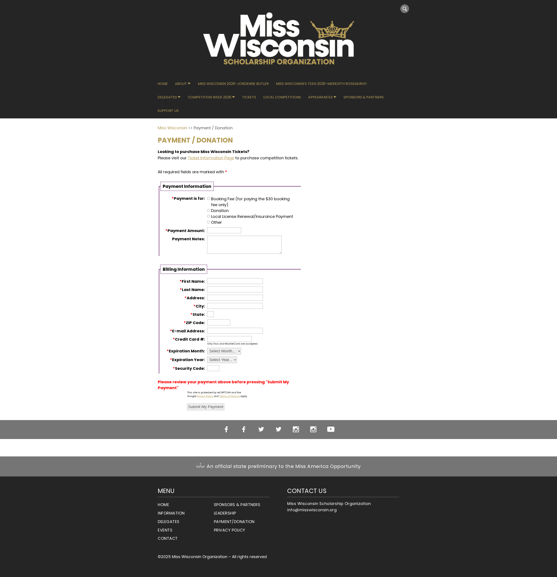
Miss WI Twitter (261, 429)
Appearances (320, 97)
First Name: (192, 281)
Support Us (168, 110)
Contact (168, 538)
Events (165, 530)
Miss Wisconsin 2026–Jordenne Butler (233, 83)
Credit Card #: (189, 339)
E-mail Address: (187, 331)
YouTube (331, 429)
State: (197, 314)
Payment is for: (188, 198)
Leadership (225, 513)
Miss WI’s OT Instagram (313, 429)
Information (171, 513)
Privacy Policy (205, 396)
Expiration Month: (186, 351)
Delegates (167, 97)
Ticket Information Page (211, 158)
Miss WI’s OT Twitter (278, 429)
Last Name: (192, 289)
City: (199, 306)
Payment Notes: (188, 239)
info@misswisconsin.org (312, 510)
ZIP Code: (194, 322)
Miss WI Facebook (226, 429)
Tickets (249, 97)
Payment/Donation (234, 521)
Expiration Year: (187, 359)
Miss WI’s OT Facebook (244, 429)
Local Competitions (282, 97)
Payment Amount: (185, 230)
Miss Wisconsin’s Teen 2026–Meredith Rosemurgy (321, 83)
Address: (195, 298)
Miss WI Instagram (296, 429)
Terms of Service (229, 396)
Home (163, 83)
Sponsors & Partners (364, 97)
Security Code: (189, 368)
